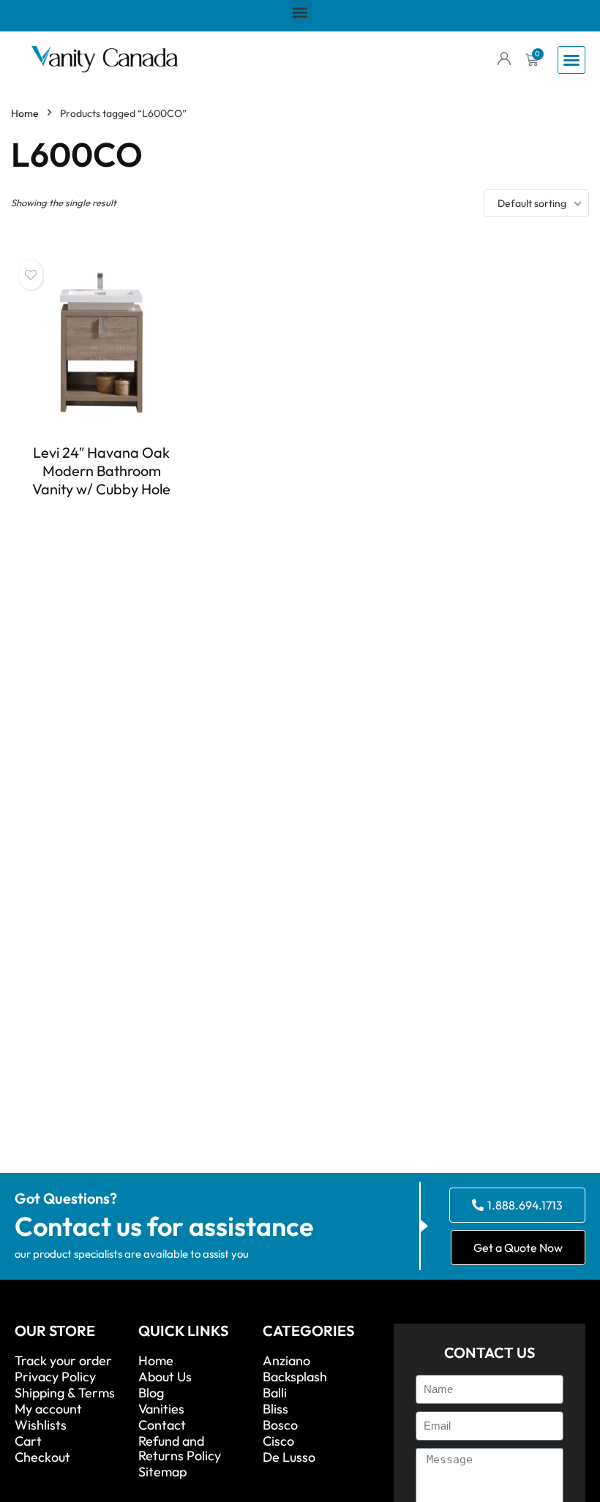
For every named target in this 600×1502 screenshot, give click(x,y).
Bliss (275, 1409)
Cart (28, 1441)
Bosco (280, 1425)
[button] (300, 12)
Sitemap (162, 1472)
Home (25, 113)
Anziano (286, 1361)
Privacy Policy (55, 1377)
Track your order (63, 1361)
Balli (275, 1393)
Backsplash (295, 1377)
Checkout (42, 1457)
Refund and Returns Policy (179, 1448)
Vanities (161, 1409)
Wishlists (41, 1425)
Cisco (278, 1441)
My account (48, 1409)
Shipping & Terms (65, 1393)
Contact (162, 1425)
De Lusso (289, 1457)
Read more (101, 515)
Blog (151, 1393)
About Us (165, 1377)
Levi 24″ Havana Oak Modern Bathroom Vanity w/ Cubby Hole (101, 470)
